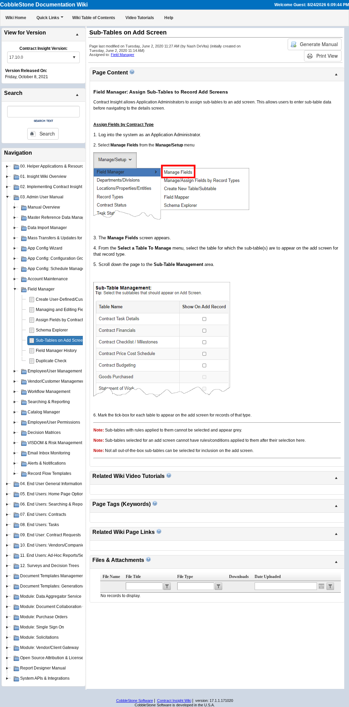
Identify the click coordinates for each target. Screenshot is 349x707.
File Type (185, 576)
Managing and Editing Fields (62, 309)
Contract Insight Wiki (174, 700)
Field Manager (122, 55)
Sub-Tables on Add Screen (60, 340)
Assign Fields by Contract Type (64, 319)
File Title (133, 576)
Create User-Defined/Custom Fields (69, 299)
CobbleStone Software (134, 700)
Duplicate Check (51, 360)
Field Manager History (56, 350)
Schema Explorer (52, 330)
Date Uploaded (268, 576)
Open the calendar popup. (321, 586)
